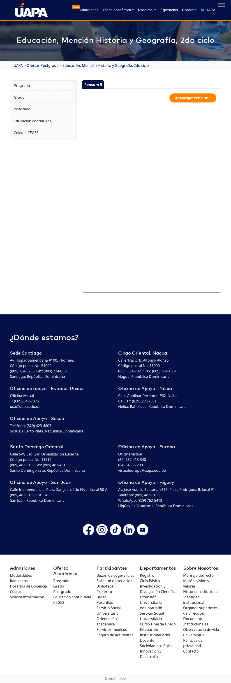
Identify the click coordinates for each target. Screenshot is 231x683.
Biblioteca (105, 586)
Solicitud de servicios (114, 580)
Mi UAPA (208, 10)
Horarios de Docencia (28, 586)
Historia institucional (201, 591)
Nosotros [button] (145, 10)
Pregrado (22, 85)
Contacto (189, 10)
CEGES (58, 602)
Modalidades (21, 575)
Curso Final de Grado (158, 624)
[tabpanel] (151, 190)
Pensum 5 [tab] (93, 84)
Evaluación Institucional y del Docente (155, 635)
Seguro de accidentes (115, 634)
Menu (222, 5)
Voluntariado (151, 607)
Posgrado (22, 109)
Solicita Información (27, 597)
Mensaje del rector (199, 575)
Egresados (169, 10)
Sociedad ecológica (156, 645)
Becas (101, 597)
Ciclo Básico (150, 580)
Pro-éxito (104, 591)
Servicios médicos (112, 629)
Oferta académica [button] (117, 10)
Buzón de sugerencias (115, 575)
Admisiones (88, 9)
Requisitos (19, 580)
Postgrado (62, 591)
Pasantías (105, 602)
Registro (147, 575)
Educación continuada (33, 120)
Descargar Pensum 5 (193, 97)
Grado (19, 97)
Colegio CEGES (26, 132)
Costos (16, 591)
